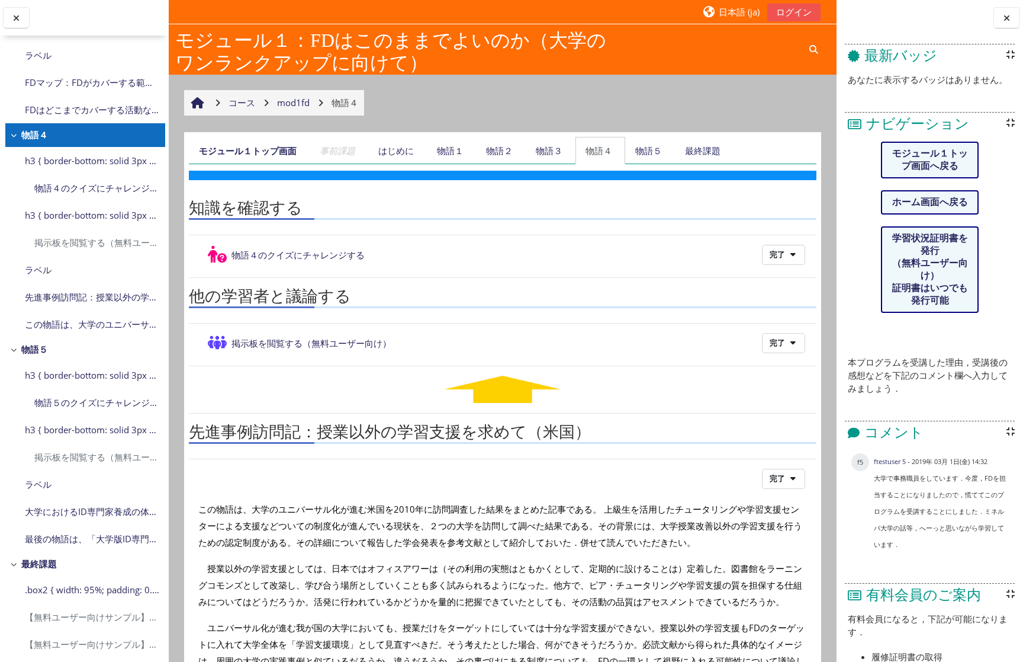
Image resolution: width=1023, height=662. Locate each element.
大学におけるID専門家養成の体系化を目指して (92, 511)
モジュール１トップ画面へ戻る (930, 159)
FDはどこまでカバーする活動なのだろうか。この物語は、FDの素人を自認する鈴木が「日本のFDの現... (92, 110)
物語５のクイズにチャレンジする (96, 402)
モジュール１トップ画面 (248, 150)
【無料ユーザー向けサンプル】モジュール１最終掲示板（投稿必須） (92, 617)
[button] (730, 11)
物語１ (450, 150)
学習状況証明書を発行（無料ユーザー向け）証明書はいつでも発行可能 (930, 269)
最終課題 (39, 564)
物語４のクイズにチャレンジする (96, 188)
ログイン (794, 12)
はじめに (396, 150)
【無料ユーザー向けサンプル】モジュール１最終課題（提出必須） (92, 644)
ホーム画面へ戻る (930, 202)
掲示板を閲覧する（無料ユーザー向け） (96, 242)
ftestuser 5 (890, 461)
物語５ (34, 349)
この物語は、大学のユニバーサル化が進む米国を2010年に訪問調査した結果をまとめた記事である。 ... (92, 324)
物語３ (549, 150)
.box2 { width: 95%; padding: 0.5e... (92, 590)
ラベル (38, 55)
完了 (778, 254)
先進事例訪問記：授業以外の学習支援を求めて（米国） (92, 297)
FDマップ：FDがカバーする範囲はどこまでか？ (92, 82)
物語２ (499, 150)
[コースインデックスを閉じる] (16, 18)
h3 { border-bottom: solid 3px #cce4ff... (92, 161)
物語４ (34, 134)
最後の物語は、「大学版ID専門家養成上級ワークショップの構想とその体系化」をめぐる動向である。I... (92, 539)
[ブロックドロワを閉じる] (1006, 18)
